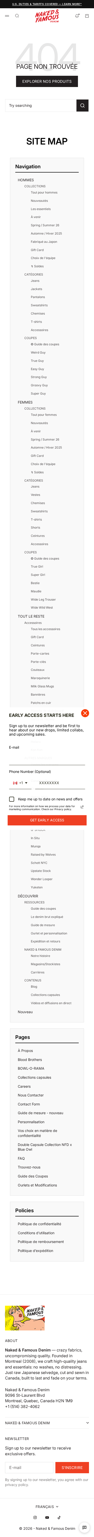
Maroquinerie (40, 678)
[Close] (85, 713)
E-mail (14, 747)
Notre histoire (40, 956)
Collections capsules (45, 995)
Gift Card (37, 250)
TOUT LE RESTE (31, 616)
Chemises (38, 313)
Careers (24, 1086)
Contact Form (29, 1104)
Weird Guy (38, 352)
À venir (36, 217)
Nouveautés (39, 201)
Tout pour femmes (44, 415)
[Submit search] (82, 106)
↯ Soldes (37, 266)
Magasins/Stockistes (45, 964)
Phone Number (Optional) (30, 771)
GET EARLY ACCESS (47, 820)
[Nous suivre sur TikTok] (59, 1517)
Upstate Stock (41, 871)
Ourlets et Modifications (37, 1185)
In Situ (35, 838)
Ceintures (38, 536)
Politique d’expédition (35, 1250)
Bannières (38, 694)
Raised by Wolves (43, 854)
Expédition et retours (45, 941)
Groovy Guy (39, 385)
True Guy (37, 361)
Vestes (35, 495)
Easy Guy (37, 369)
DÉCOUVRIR (28, 896)
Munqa (36, 846)
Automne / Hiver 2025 (46, 233)
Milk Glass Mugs (42, 686)
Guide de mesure (43, 925)
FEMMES (25, 402)
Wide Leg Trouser (43, 599)
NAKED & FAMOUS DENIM (42, 949)
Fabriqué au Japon (44, 242)
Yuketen (37, 887)
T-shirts (36, 322)
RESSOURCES (34, 902)
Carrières (37, 972)
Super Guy (38, 393)
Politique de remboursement (41, 1241)
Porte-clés (38, 662)
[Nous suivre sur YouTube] (47, 1517)
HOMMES (26, 180)
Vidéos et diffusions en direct (51, 1003)
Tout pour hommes (44, 192)
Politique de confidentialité (39, 1224)
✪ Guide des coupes (45, 344)
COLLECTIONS (35, 186)
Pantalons (38, 297)
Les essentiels (41, 209)
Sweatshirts (39, 305)
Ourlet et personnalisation (49, 933)
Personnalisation (31, 1122)
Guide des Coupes (33, 1176)
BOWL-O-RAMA (31, 1068)
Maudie (36, 591)
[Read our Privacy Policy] (82, 807)
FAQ (21, 1158)
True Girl (37, 566)
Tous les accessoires (45, 629)
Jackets (36, 289)
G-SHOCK (38, 830)
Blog (34, 986)
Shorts (35, 527)
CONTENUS (32, 980)
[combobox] (20, 783)
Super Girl (38, 575)
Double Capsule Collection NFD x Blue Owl (45, 1147)
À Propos (25, 1050)
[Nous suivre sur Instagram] (35, 1517)
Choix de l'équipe (43, 258)
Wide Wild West (42, 607)
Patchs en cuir (41, 703)
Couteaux (38, 670)
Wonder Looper (42, 879)
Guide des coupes (43, 908)
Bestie (35, 583)
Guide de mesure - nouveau (40, 1113)
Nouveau (25, 1012)
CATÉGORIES (33, 274)
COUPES (30, 338)
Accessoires (39, 330)
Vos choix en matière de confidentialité (37, 1133)
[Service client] (84, 1527)
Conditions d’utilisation (36, 1233)
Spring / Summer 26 (45, 225)
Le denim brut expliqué (47, 917)
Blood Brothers (30, 1059)
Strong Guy (39, 377)
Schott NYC (39, 863)
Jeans (35, 281)
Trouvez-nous (29, 1167)
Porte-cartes (40, 653)
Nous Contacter (31, 1095)
